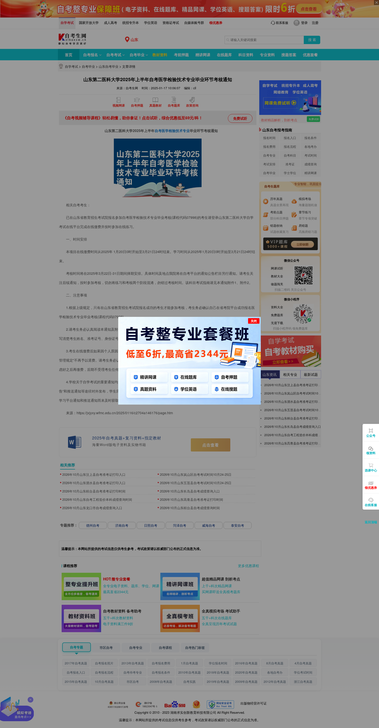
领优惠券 (371, 487)
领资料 (370, 453)
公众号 (370, 435)
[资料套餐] (189, 360)
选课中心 (371, 470)
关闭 (254, 321)
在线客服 (371, 505)
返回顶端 (371, 522)
